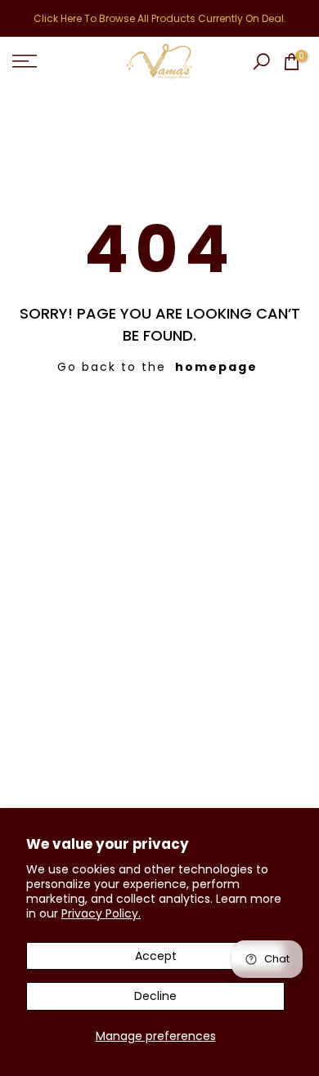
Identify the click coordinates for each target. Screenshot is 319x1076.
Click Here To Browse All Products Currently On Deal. (160, 18)
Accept (156, 956)
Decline (155, 996)
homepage (216, 367)
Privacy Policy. (101, 913)
